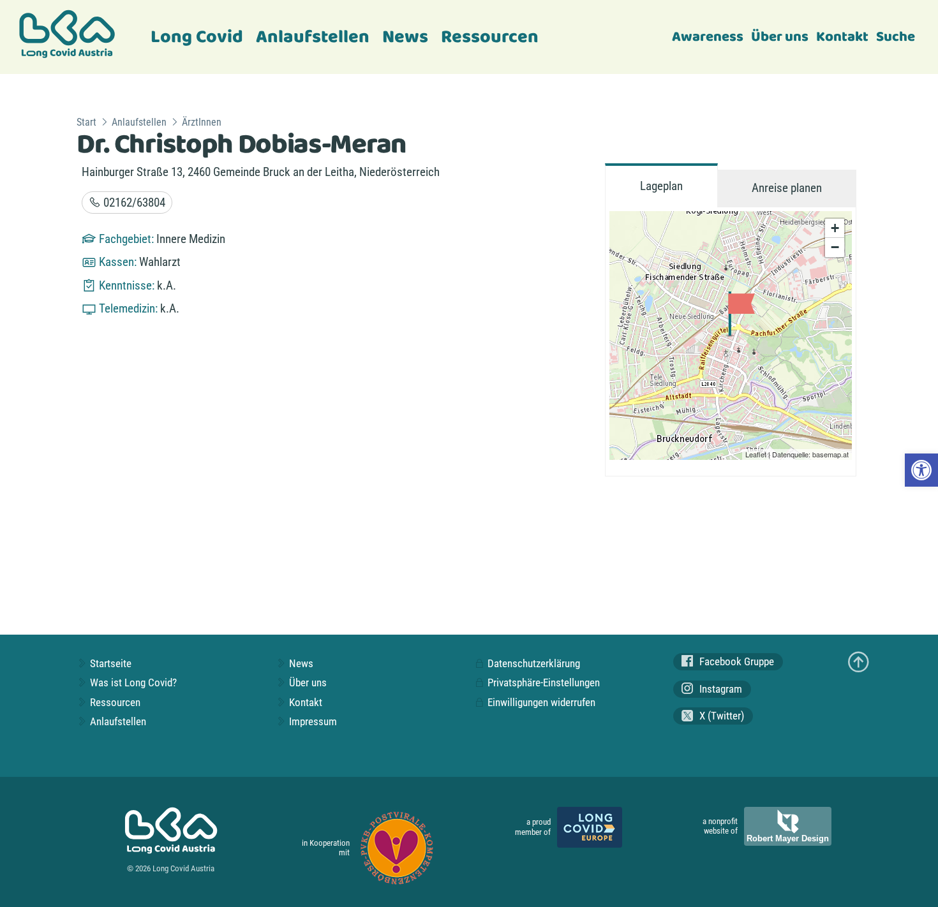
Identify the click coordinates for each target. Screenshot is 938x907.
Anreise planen (787, 188)
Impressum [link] (312, 721)
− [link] (835, 247)
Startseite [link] (109, 663)
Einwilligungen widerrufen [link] (540, 702)
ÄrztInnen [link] (201, 122)
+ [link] (835, 228)
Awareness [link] (707, 37)
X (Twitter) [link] (720, 716)
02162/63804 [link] (133, 202)
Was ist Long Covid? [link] (132, 682)
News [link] (405, 37)
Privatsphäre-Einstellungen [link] (542, 682)
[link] (921, 470)
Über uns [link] (779, 37)
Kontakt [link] (842, 37)
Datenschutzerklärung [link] (532, 663)
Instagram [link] (719, 688)
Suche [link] (895, 37)
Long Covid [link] (197, 37)
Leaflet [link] (755, 454)
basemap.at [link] (830, 454)
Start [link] (86, 122)
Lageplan (661, 186)
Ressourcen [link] (490, 37)
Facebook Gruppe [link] (735, 661)
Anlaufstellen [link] (312, 37)
